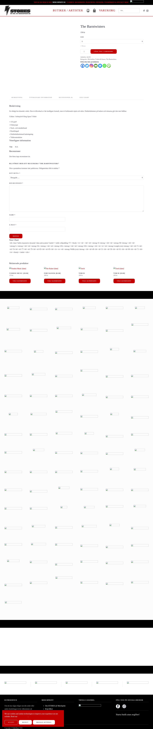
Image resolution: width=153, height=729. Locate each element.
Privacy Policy (23, 716)
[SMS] (109, 66)
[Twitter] (87, 66)
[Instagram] (91, 66)
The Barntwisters (111, 59)
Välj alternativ (20, 281)
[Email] (96, 66)
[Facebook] (83, 66)
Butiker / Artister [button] (68, 10)
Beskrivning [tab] (17, 97)
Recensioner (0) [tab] (66, 97)
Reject (25, 722)
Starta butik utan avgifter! (128, 714)
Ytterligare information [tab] (40, 97)
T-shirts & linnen (100, 59)
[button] (88, 10)
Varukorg (107, 10)
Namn (12, 215)
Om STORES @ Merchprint (55, 706)
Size (82, 37)
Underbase (16, 728)
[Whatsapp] (104, 66)
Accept (11, 722)
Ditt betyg (14, 173)
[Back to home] (17, 10)
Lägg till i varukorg (103, 51)
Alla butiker (91, 59)
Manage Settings (43, 722)
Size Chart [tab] (84, 97)
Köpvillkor (49, 709)
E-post (12, 225)
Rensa (83, 46)
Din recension (16, 183)
